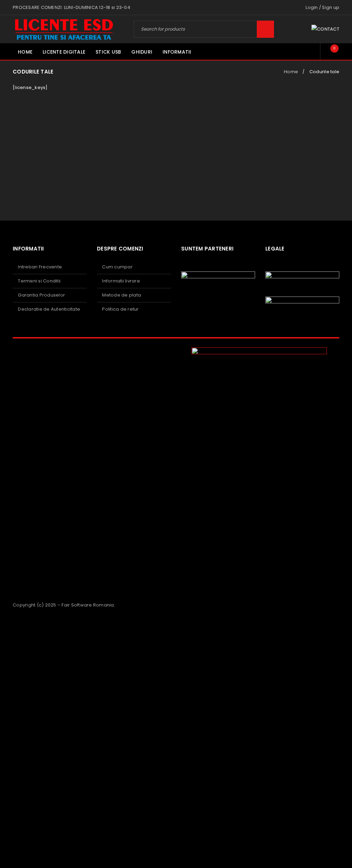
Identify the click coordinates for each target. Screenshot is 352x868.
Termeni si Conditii (39, 281)
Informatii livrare (121, 281)
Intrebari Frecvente (40, 267)
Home (291, 71)
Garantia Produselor (41, 295)
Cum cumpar (117, 267)
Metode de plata (121, 295)
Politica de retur (120, 309)
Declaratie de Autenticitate (49, 309)
